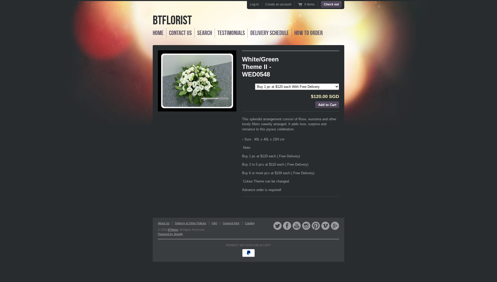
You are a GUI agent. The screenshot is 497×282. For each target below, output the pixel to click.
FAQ (214, 223)
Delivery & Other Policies (190, 223)
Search (204, 33)
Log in (254, 4)
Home (158, 33)
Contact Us (180, 33)
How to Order (308, 33)
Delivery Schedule (269, 33)
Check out (331, 4)
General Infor (231, 223)
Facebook (287, 226)
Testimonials (231, 33)
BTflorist (172, 20)
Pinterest (316, 226)
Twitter (277, 226)
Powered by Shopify (170, 234)
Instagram (306, 226)
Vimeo (325, 226)
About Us (164, 223)
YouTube (297, 226)
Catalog (249, 223)
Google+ (335, 226)
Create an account (278, 4)
